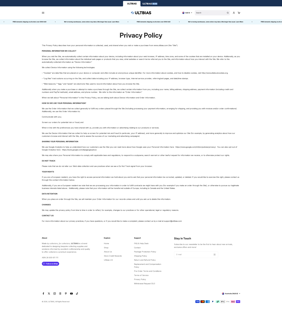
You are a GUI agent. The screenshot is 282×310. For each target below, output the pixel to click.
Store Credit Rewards (113, 256)
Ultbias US (108, 260)
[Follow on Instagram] (54, 293)
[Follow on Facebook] (43, 293)
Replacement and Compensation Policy (147, 265)
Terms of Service (141, 275)
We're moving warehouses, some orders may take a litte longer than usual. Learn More (85, 22)
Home (106, 243)
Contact (137, 248)
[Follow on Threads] (60, 293)
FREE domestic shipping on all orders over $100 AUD (24, 22)
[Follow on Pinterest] (65, 293)
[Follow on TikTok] (77, 293)
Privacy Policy (140, 279)
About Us (108, 252)
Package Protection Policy (145, 252)
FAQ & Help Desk (141, 243)
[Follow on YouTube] (71, 293)
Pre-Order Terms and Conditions (147, 271)
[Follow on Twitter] (48, 293)
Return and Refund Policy (145, 260)
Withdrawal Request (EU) (144, 283)
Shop (106, 248)
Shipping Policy (140, 256)
